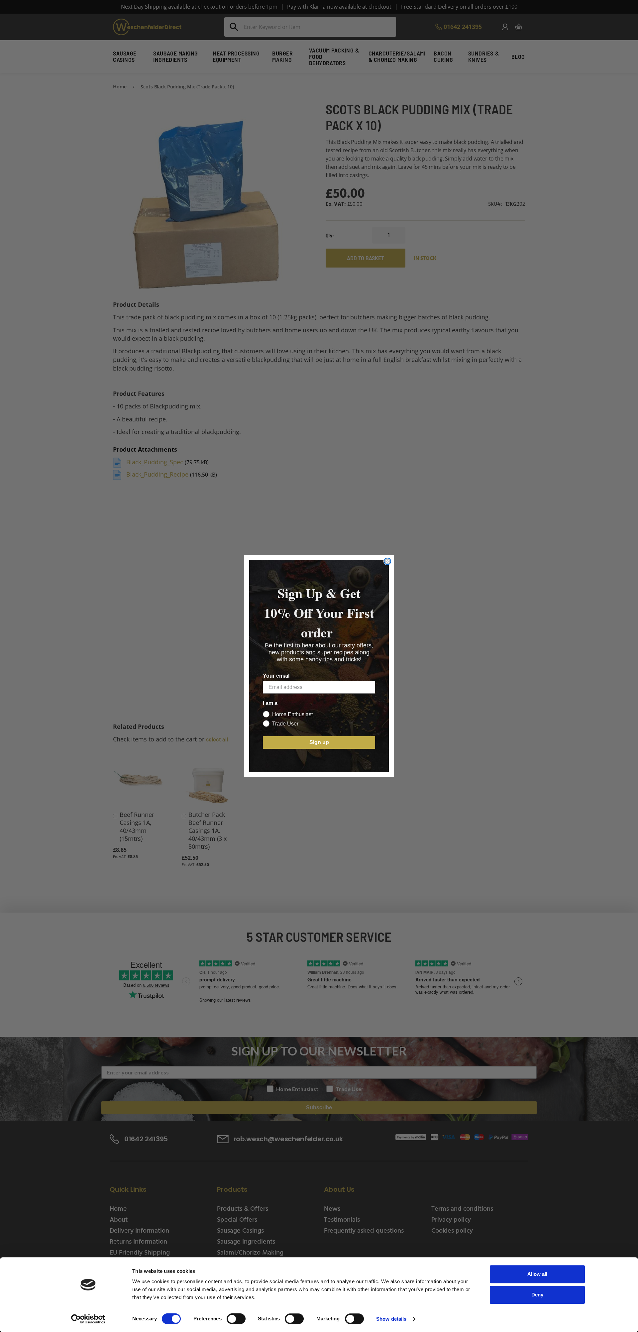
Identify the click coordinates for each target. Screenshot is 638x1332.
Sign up (319, 742)
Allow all (537, 1274)
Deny (537, 1294)
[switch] (236, 1319)
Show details (391, 1319)
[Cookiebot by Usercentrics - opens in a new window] (88, 1319)
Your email (276, 676)
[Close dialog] (387, 561)
